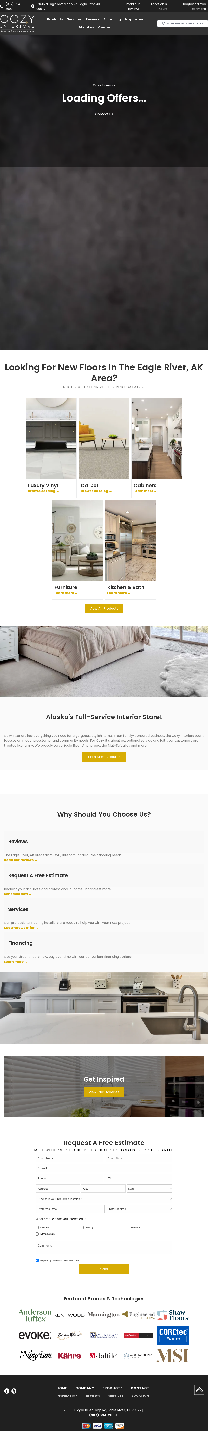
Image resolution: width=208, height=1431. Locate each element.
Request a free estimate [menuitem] (194, 6)
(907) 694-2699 (13, 6)
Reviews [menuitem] (93, 1396)
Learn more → (15, 961)
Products (55, 19)
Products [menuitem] (112, 1388)
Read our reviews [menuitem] (133, 6)
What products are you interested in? (62, 1219)
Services (74, 19)
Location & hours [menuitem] (159, 6)
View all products (104, 608)
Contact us (104, 114)
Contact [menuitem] (140, 1388)
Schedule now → (18, 894)
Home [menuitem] (61, 1388)
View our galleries (104, 1092)
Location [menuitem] (140, 1396)
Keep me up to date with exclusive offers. (60, 1260)
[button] (55, 19)
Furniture (135, 1227)
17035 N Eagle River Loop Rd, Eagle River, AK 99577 (68, 6)
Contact (105, 27)
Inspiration (134, 19)
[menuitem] (6, 1391)
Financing (112, 19)
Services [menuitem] (116, 1396)
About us (86, 27)
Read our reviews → (20, 860)
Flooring (89, 1227)
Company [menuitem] (84, 1388)
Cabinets (44, 1227)
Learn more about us (104, 756)
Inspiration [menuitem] (67, 1396)
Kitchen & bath (47, 1234)
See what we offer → (21, 927)
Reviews (93, 19)
